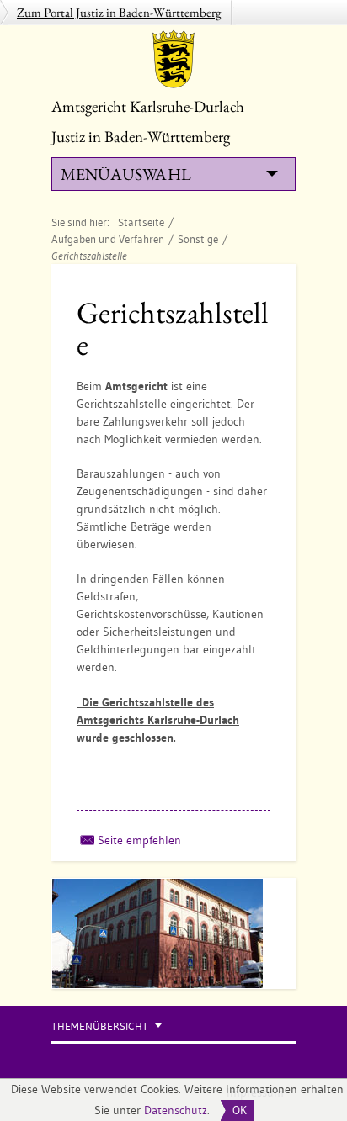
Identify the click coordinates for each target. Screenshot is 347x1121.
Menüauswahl (125, 174)
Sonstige (198, 239)
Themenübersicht (99, 1026)
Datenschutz (175, 1110)
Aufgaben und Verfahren (107, 239)
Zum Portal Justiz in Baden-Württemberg (119, 12)
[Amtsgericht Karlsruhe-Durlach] (173, 58)
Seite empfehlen (139, 840)
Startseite (141, 222)
